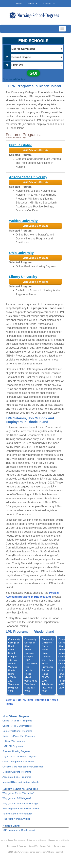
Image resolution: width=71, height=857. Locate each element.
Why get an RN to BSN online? (18, 793)
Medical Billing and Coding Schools (20, 782)
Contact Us (49, 3)
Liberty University (23, 277)
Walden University (23, 221)
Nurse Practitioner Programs (17, 731)
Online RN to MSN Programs (17, 725)
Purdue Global (20, 145)
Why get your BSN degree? (16, 798)
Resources (11, 846)
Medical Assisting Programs (16, 771)
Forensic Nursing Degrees (16, 751)
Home (19, 3)
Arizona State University (28, 177)
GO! (33, 73)
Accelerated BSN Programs (16, 777)
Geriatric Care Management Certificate (22, 766)
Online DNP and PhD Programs (18, 736)
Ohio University (21, 253)
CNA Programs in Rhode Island (18, 830)
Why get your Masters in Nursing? (20, 803)
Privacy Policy (46, 846)
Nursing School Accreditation (17, 813)
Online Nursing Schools (36, 840)
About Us (32, 3)
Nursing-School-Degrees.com (13, 840)
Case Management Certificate (18, 761)
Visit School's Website (35, 150)
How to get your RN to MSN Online (20, 808)
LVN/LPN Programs (12, 746)
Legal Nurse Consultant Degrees (19, 756)
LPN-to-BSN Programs (14, 741)
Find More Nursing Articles (16, 818)
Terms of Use (59, 846)
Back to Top (13, 699)
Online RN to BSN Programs (17, 720)
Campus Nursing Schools (58, 840)
